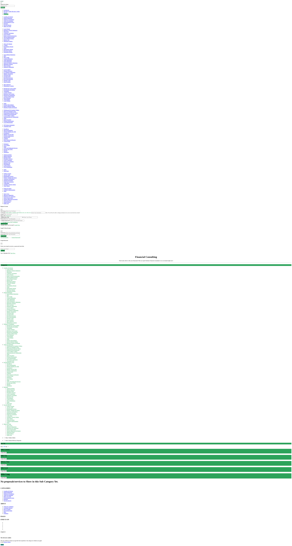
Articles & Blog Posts (9, 96)
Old (6, 446)
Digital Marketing (8, 18)
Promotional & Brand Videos (11, 113)
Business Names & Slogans (10, 107)
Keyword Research (8, 79)
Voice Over (6, 194)
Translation (6, 91)
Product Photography (9, 121)
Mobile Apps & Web (9, 134)
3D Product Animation (9, 125)
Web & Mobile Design (9, 37)
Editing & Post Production (10, 114)
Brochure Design (8, 50)
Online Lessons (7, 173)
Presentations (7, 164)
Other (5, 48)
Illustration (6, 31)
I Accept (10, 222)
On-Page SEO (7, 76)
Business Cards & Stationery (10, 30)
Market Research (8, 156)
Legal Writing (7, 101)
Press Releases (7, 98)
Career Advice (7, 165)
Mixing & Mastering (8, 195)
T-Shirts (5, 45)
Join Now (6, 14)
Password (3, 218)
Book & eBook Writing (9, 106)
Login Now (17, 225)
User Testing (7, 145)
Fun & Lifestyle (7, 25)
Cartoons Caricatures (9, 33)
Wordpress (6, 152)
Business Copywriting (9, 94)
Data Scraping (7, 82)
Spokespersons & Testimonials (11, 117)
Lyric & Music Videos (9, 115)
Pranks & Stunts (7, 188)
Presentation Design (8, 46)
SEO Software (7, 84)
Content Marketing (8, 59)
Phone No (6, 215)
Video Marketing (8, 60)
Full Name (3, 211)
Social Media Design (9, 38)
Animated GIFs (7, 126)
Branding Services (8, 159)
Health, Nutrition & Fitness (10, 177)
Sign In (5, 13)
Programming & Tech (9, 22)
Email (2, 214)
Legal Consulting (8, 160)
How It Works (7, 509)
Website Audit (7, 80)
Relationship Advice (8, 176)
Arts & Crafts (7, 175)
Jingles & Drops (7, 200)
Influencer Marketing (9, 67)
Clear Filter (3, 452)
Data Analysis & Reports (10, 140)
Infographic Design (8, 49)
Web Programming (8, 130)
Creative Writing (8, 92)
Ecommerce (6, 133)
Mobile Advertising (8, 73)
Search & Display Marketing (10, 63)
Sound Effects (7, 202)
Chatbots (6, 138)
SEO (5, 56)
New (2, 446)
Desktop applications (9, 136)
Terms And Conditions (12, 222)
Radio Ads (6, 203)
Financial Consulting (9, 161)
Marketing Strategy (8, 64)
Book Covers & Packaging (10, 36)
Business (6, 23)
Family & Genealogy (9, 182)
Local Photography (8, 122)
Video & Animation (8, 21)
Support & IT (7, 137)
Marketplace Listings (9, 86)
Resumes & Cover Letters (10, 88)
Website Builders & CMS (10, 131)
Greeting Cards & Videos (10, 184)
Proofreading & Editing (9, 90)
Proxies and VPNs (8, 149)
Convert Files (7, 141)
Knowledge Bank (8, 510)
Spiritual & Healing (8, 180)
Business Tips (7, 163)
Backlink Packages (8, 78)
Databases (6, 144)
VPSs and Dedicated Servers (10, 148)
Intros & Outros (7, 119)
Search (2, 7)
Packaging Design (8, 52)
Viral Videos (7, 186)
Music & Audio (7, 26)
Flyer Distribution (8, 167)
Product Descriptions (9, 104)
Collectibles (6, 183)
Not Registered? (5, 237)
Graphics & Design (8, 17)
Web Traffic (6, 57)
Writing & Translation (9, 19)
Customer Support (8, 508)
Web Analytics (7, 65)
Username (16, 212)
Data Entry (6, 171)
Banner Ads (6, 40)
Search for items (4, 4)
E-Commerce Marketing (9, 72)
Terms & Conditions (8, 506)
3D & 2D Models (8, 44)
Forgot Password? (16, 237)
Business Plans (7, 157)
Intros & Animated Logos (10, 111)
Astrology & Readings (9, 179)
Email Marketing (8, 61)
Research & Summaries (9, 95)
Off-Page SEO (7, 75)
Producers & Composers (9, 196)
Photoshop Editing (8, 41)
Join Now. (12, 253)
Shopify (5, 150)
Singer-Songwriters (8, 198)
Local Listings (7, 69)
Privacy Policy (7, 542)
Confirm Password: (5, 220)
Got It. (2, 544)
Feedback (6, 513)
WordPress (6, 129)
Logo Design (7, 29)
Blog (5, 512)
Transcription (7, 99)
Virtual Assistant (7, 154)
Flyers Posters (7, 34)
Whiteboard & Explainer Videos (11, 110)
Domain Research (8, 71)
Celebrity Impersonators (9, 190)
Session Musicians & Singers (11, 199)
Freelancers (6, 10)
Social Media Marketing (9, 54)
